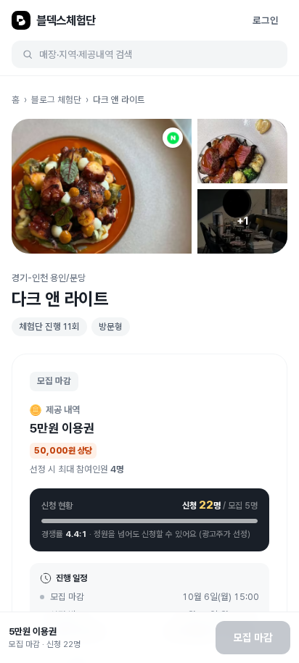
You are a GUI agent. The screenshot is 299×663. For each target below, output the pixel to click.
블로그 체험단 (56, 99)
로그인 (266, 20)
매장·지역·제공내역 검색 (86, 54)
